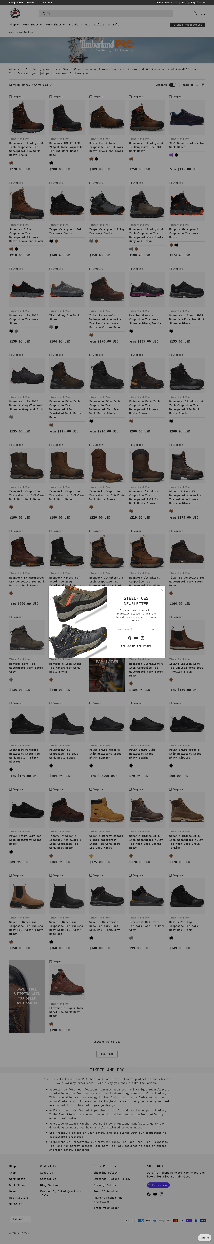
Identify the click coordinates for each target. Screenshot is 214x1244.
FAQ (184, 2)
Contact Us (169, 2)
